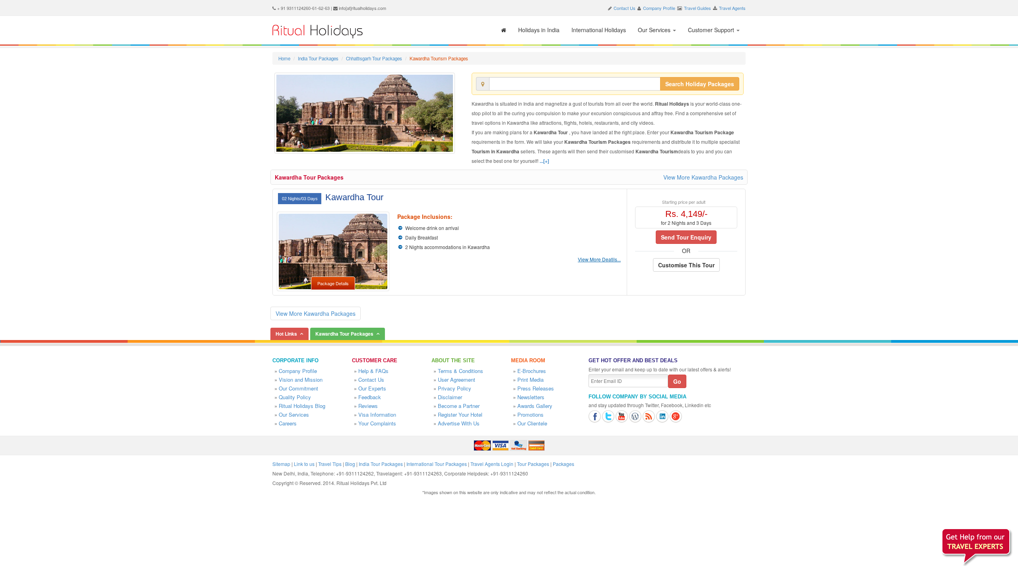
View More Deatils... (599, 259)
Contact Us (624, 8)
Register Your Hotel (460, 414)
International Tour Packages (436, 463)
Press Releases (535, 388)
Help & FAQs (373, 371)
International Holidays (598, 30)
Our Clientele (532, 423)
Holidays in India (539, 30)
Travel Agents (732, 8)
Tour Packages (533, 463)
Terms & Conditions (460, 371)
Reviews (368, 406)
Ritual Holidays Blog (302, 406)
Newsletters (530, 397)
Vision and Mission (300, 379)
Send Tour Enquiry (686, 237)
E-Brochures (531, 371)
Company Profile (659, 8)
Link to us (304, 463)
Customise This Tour (686, 265)
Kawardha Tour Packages (309, 177)
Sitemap (281, 463)
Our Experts (372, 388)
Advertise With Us (459, 423)
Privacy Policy (454, 388)
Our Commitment (298, 388)
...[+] (544, 160)
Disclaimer (450, 397)
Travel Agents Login (491, 463)
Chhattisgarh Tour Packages (374, 58)
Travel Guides (697, 8)
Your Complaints (377, 423)
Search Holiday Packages (699, 84)
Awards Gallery (534, 406)
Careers (288, 423)
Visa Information (377, 414)
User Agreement (456, 379)
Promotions (530, 414)
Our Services (655, 30)
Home (284, 58)
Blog (350, 463)
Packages (563, 463)
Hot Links (286, 333)
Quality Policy (295, 397)
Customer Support (712, 30)
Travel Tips (330, 463)
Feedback (369, 397)
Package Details (333, 283)
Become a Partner (459, 406)
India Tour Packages (318, 58)
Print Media (530, 379)
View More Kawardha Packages (703, 177)
